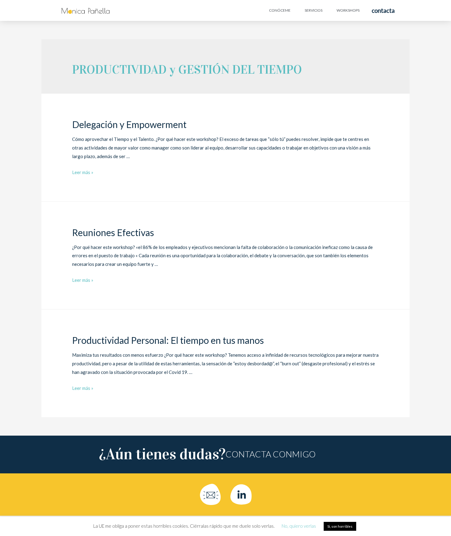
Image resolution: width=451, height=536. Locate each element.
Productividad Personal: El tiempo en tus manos (168, 340)
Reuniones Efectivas (113, 232)
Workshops (348, 10)
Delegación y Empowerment (129, 124)
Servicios (313, 10)
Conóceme (280, 10)
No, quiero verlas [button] (299, 526)
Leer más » (82, 172)
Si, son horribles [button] (340, 526)
